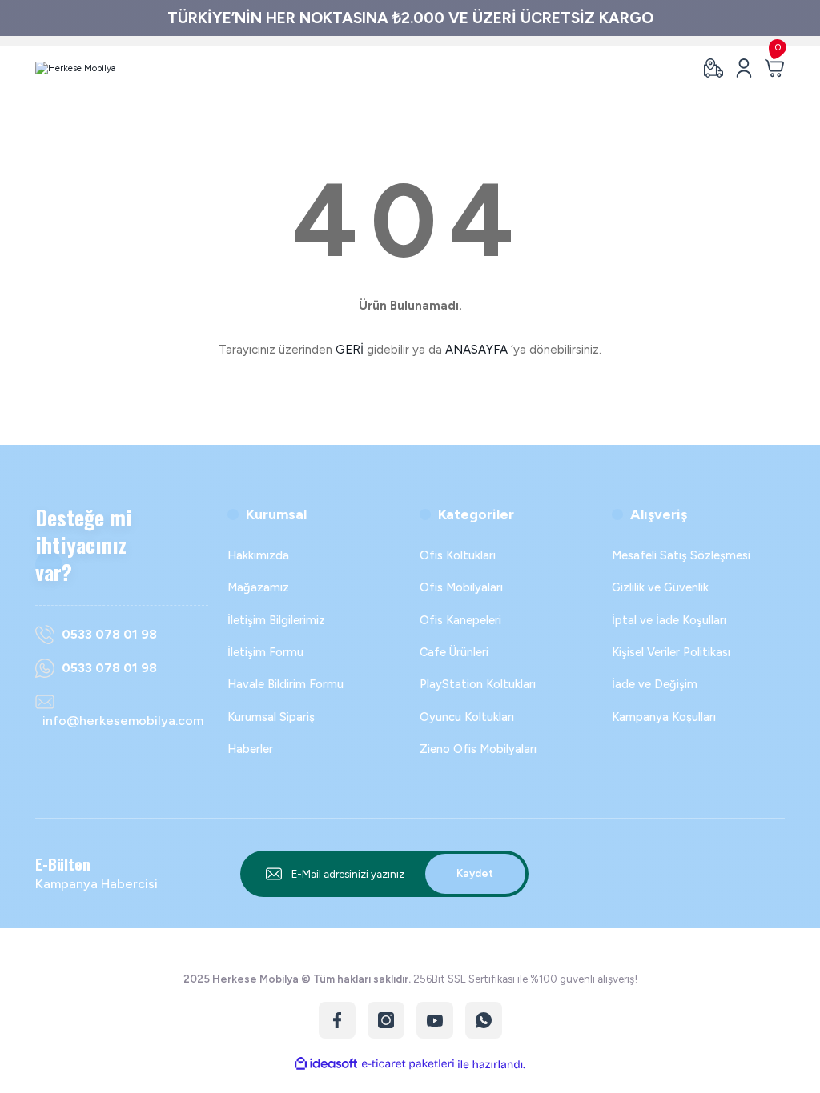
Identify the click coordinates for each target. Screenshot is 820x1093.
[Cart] (774, 68)
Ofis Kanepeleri (460, 620)
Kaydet (474, 873)
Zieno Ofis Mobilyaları (478, 749)
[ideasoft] (326, 1064)
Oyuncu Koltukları (467, 717)
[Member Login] (744, 68)
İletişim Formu (265, 652)
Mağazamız (258, 587)
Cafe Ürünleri (454, 652)
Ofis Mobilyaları (461, 587)
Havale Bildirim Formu (285, 684)
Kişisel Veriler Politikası (671, 652)
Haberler (250, 749)
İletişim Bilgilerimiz (276, 620)
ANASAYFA (476, 349)
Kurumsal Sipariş (271, 717)
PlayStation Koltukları (478, 684)
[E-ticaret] (408, 1064)
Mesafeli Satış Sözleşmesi (681, 555)
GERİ (350, 349)
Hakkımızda (258, 555)
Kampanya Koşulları (664, 717)
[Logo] (75, 68)
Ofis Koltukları (458, 555)
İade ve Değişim (654, 684)
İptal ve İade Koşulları (669, 620)
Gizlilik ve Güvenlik (660, 587)
